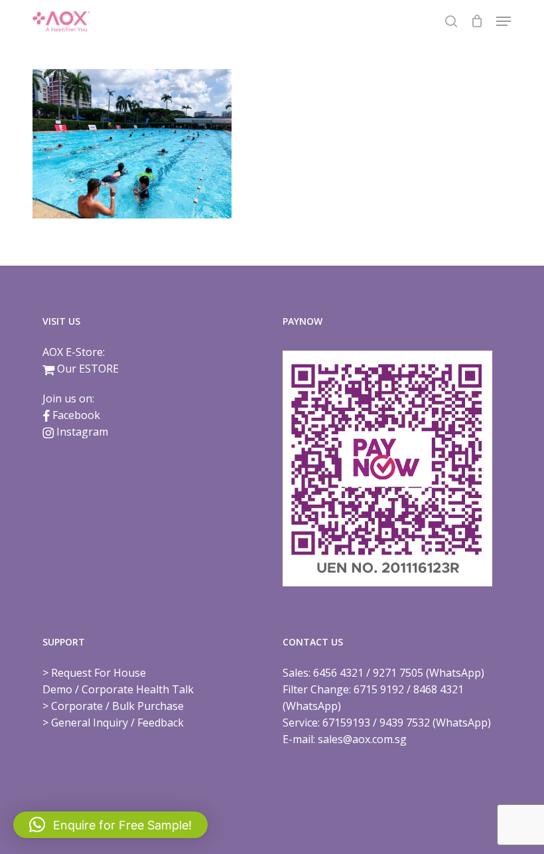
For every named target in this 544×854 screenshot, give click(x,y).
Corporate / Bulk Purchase (117, 706)
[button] (503, 21)
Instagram (82, 431)
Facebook (76, 415)
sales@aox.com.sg (362, 739)
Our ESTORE (88, 368)
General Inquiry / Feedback (117, 722)
